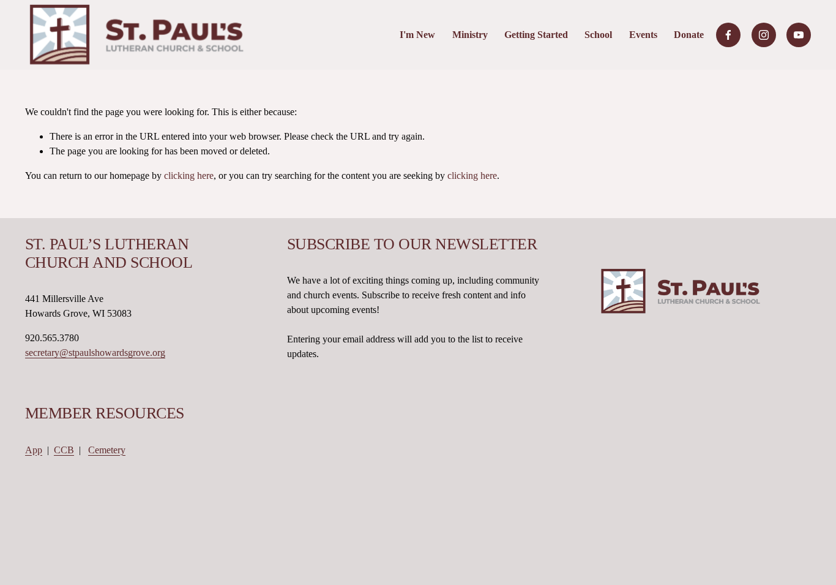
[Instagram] (764, 35)
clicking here (189, 175)
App (33, 450)
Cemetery (106, 450)
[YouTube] (798, 35)
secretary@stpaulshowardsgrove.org (95, 352)
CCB (64, 450)
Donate (689, 34)
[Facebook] (728, 35)
